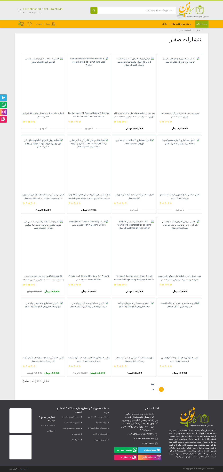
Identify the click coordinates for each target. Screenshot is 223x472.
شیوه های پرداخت (100, 434)
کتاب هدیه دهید (47, 425)
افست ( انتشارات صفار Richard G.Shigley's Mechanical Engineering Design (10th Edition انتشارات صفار (134, 280)
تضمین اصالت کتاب (72, 422)
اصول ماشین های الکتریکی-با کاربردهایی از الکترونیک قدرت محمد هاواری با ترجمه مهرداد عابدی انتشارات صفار (89, 198)
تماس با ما (76, 434)
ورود (48, 23)
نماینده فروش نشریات (71, 417)
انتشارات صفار (185, 30)
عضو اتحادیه (75, 439)
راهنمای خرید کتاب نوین (97, 417)
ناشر (198, 30)
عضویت (39, 23)
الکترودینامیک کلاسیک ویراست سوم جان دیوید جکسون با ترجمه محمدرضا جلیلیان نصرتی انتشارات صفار (43, 280)
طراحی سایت (24, 468)
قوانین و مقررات (100, 439)
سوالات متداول (101, 422)
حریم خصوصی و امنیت (71, 428)
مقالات (50, 431)
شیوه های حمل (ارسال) (97, 428)
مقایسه (192, 121)
